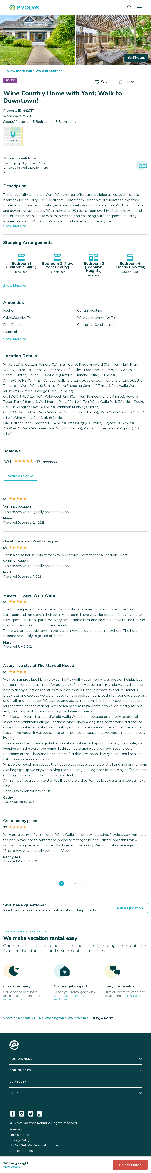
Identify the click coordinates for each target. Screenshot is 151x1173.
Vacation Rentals (16, 1018)
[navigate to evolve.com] (14, 1045)
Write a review (20, 476)
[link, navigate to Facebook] (12, 1113)
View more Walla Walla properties (35, 71)
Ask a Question (130, 908)
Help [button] (13, 1093)
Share (129, 82)
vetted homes (13, 999)
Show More (12, 226)
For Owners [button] (21, 1059)
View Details (11, 1166)
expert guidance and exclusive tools (69, 997)
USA (37, 1018)
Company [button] (17, 1081)
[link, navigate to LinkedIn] (40, 1113)
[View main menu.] (139, 8)
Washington (54, 1018)
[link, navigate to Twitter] (31, 1113)
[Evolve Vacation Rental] (24, 8)
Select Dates (130, 1165)
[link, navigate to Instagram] (21, 1113)
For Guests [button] (20, 1070)
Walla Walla (76, 1018)
